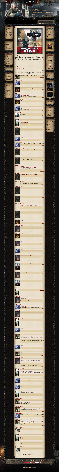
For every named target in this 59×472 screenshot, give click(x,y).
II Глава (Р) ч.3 (8, 93)
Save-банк (7, 77)
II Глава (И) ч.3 (8, 91)
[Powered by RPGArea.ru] (43, 462)
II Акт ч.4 (7, 58)
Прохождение (24, 19)
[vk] (44, 4)
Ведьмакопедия (15, 19)
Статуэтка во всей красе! (24, 95)
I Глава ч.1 (7, 87)
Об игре (8, 19)
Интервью (7, 46)
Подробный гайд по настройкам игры (9, 79)
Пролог (7, 55)
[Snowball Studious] (37, 462)
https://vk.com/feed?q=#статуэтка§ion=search (33, 88)
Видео (35, 19)
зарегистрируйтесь (28, 454)
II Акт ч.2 (7, 57)
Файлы (40, 19)
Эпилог (7, 62)
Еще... (11, 37)
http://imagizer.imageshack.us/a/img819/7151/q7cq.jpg (27, 415)
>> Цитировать (42, 77)
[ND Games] (40, 462)
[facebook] (53, 4)
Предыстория (8, 47)
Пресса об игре (8, 76)
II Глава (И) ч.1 (8, 90)
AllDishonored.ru (49, 127)
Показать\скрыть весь (50, 121)
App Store (21, 437)
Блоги (7, 45)
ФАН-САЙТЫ (32, 460)
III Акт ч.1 (7, 59)
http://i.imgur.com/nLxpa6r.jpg (24, 122)
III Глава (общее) (8, 95)
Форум (45, 19)
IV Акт (7, 60)
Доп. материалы (8, 63)
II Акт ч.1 (7, 56)
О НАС (16, 460)
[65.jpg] (50, 91)
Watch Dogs (48, 130)
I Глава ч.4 (7, 89)
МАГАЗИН (42, 460)
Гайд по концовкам (9, 96)
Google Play (21, 438)
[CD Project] (26, 462)
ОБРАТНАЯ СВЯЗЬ (25, 460)
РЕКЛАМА (19, 460)
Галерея (31, 19)
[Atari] (31, 462)
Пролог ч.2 (7, 86)
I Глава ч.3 (7, 88)
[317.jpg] (50, 96)
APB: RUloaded (49, 128)
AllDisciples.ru (49, 126)
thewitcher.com (49, 31)
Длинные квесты (8, 85)
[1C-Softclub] (34, 462)
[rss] (50, 3)
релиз (23, 68)
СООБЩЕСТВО (37, 460)
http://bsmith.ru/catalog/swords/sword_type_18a (26, 255)
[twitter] (46, 4)
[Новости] (51, 110)
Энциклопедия (8, 44)
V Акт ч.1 (7, 61)
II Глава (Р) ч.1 (8, 92)
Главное (7, 43)
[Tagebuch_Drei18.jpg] (50, 87)
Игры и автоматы (8, 48)
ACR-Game (48, 129)
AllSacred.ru (48, 123)
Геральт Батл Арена (23, 298)
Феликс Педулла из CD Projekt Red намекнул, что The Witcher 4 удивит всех (50, 75)
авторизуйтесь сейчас (22, 454)
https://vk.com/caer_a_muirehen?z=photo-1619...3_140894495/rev (28, 149)
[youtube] (51, 4)
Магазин (51, 19)
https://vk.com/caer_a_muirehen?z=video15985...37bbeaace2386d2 (29, 167)
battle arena (20, 68)
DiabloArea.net (49, 124)
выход (17, 68)
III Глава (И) (8, 94)
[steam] (49, 4)
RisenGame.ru (49, 125)
